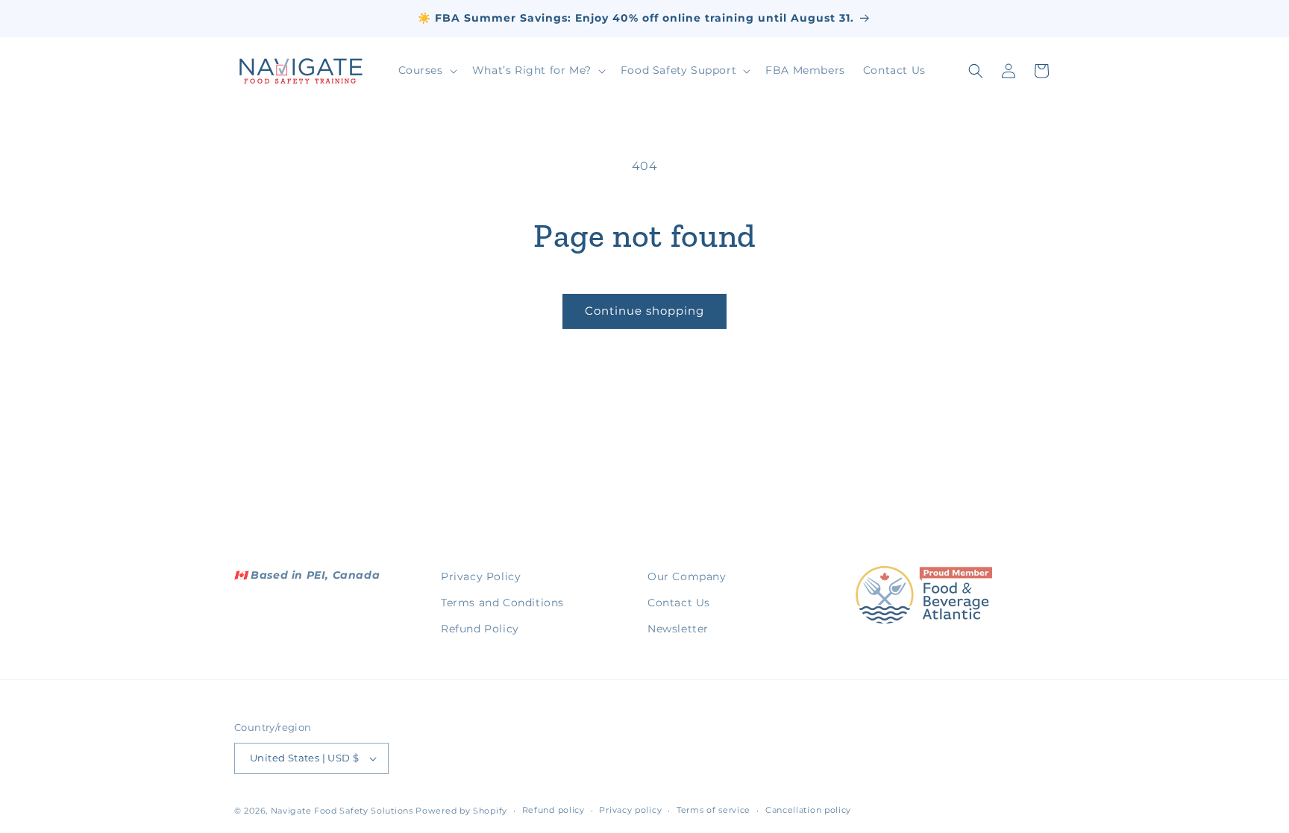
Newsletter (678, 628)
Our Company (687, 576)
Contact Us (678, 602)
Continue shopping (644, 311)
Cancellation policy (808, 810)
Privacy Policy (481, 576)
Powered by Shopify (461, 810)
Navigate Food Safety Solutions (342, 810)
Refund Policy (480, 628)
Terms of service (713, 810)
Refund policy (553, 810)
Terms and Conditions (502, 602)
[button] (426, 70)
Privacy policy (630, 810)
